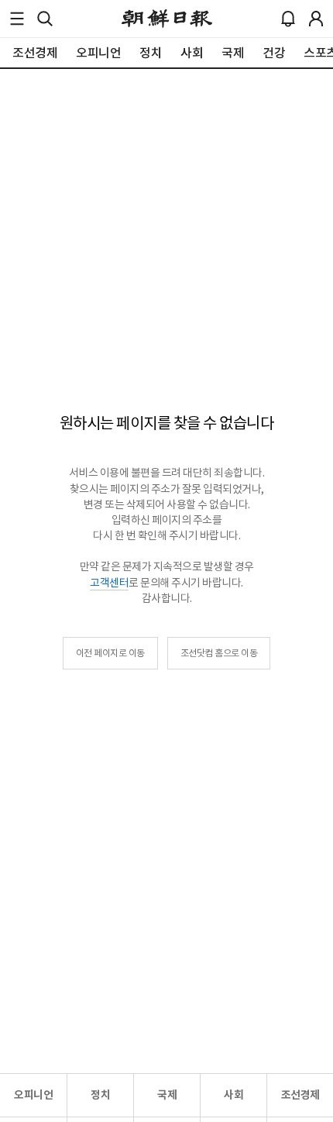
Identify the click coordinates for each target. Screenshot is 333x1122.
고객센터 (109, 583)
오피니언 (33, 1095)
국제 (167, 1095)
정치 (100, 1095)
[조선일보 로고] (167, 18)
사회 (233, 1095)
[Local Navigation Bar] (17, 18)
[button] (17, 18)
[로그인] (316, 18)
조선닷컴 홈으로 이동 (219, 653)
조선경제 (300, 1095)
